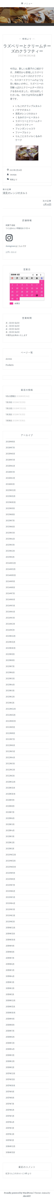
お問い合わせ (11, 252)
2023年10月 (11, 648)
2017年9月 (10, 1091)
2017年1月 (10, 1140)
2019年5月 (10, 970)
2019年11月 (10, 933)
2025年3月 (10, 545)
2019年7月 (10, 958)
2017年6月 (10, 1110)
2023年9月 (10, 654)
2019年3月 (10, 982)
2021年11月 (10, 788)
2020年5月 (10, 897)
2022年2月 (10, 770)
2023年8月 (10, 660)
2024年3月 (10, 618)
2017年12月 (10, 1073)
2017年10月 (10, 1085)
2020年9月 (10, 873)
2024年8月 (10, 587)
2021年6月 (10, 818)
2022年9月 (10, 727)
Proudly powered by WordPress (18, 1193)
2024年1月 (10, 630)
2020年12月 (11, 855)
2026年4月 (10, 466)
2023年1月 (10, 703)
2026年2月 (10, 478)
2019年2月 (10, 988)
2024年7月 (10, 593)
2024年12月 (11, 563)
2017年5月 (10, 1116)
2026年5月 (10, 460)
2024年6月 (10, 599)
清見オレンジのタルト (15, 191)
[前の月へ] (31, 274)
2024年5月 (10, 605)
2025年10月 (11, 502)
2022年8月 (10, 733)
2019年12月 (10, 927)
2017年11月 (10, 1079)
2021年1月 (10, 848)
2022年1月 (10, 776)
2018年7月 (10, 1031)
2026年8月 (10, 441)
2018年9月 (10, 1019)
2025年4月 (10, 539)
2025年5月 (10, 533)
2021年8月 (10, 806)
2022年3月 (10, 763)
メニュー (28, 3)
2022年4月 (10, 757)
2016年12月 (10, 1146)
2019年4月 (10, 976)
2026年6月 (10, 454)
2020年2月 (10, 915)
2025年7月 (10, 520)
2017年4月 (10, 1122)
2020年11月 (11, 861)
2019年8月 (10, 952)
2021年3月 (10, 836)
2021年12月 (10, 782)
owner (13, 175)
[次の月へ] (41, 274)
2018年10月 (10, 1013)
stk (26, 1173)
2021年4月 (10, 830)
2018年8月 (10, 1025)
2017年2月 (10, 1134)
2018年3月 (10, 1055)
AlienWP (27, 1196)
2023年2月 (10, 697)
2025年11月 (10, 496)
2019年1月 (10, 994)
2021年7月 (10, 812)
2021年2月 (10, 842)
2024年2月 (10, 624)
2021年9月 (10, 800)
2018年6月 (10, 1037)
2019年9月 (10, 946)
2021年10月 (10, 794)
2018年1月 (10, 1067)
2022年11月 (11, 715)
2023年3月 (10, 690)
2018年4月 (10, 1049)
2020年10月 (11, 867)
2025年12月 (11, 490)
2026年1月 (10, 484)
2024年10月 (11, 575)
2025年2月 (10, 551)
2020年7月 (10, 885)
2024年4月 (10, 612)
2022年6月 (10, 745)
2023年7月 (10, 666)
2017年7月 (10, 1104)
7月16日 (9, 420)
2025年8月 (10, 514)
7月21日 (9, 414)
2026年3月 (10, 472)
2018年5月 (10, 1043)
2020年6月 (10, 891)
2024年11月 (11, 569)
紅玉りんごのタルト (14, 1173)
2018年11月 (10, 1006)
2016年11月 (10, 1152)
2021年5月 (10, 824)
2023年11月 (10, 642)
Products (10, 365)
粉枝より (27, 39)
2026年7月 (10, 447)
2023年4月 (10, 684)
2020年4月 (10, 903)
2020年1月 (10, 921)
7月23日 (9, 402)
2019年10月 (10, 940)
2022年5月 (10, 751)
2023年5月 (10, 678)
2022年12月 (11, 709)
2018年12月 (10, 1000)
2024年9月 (10, 581)
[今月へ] (36, 274)
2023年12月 (11, 636)
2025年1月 (10, 557)
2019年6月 (10, 964)
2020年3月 (10, 909)
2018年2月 (10, 1061)
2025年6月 (10, 526)
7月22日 (9, 408)
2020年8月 (10, 879)
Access (9, 359)
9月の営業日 (11, 396)
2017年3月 (10, 1128)
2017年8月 (10, 1098)
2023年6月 (10, 672)
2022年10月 (11, 721)
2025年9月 (10, 508)
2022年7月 (10, 739)
